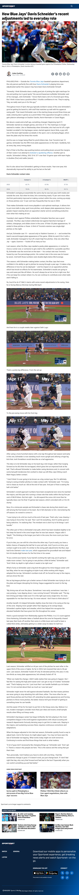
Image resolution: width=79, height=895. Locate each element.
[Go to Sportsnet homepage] (8, 6)
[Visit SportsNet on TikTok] (67, 877)
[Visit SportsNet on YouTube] (67, 873)
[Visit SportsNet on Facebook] (72, 873)
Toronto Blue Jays (37, 82)
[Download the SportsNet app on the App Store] (39, 873)
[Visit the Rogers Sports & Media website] (12, 890)
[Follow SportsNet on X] (62, 873)
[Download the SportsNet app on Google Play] (51, 873)
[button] (71, 6)
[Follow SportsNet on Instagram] (62, 877)
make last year (26, 551)
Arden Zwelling (17, 73)
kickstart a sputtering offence (41, 153)
